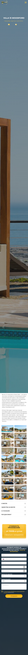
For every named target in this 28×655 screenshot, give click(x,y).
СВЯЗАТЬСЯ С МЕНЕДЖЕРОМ (14, 535)
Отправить (14, 596)
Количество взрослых (6, 574)
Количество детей (5, 579)
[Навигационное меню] (26, 2)
